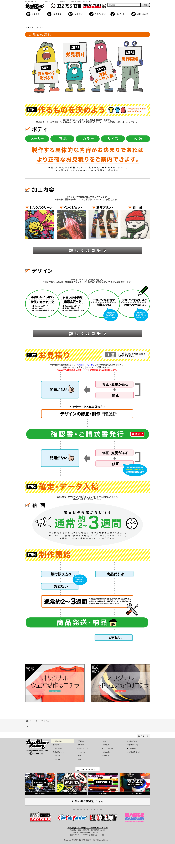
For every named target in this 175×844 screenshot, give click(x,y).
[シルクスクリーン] (39, 221)
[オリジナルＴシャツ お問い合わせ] (140, 14)
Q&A (104, 741)
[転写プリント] (103, 221)
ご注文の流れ (57, 741)
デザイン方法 (57, 748)
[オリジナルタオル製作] (103, 782)
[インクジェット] (71, 221)
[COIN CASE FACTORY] (71, 817)
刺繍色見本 (106, 752)
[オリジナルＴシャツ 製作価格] (55, 14)
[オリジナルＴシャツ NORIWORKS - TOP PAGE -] (34, 7)
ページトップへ (145, 736)
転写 (79, 755)
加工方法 (81, 745)
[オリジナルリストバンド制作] (135, 782)
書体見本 (106, 755)
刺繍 (79, 759)
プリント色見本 (108, 748)
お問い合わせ (132, 741)
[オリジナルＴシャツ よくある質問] (119, 14)
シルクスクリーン (84, 748)
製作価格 (81, 741)
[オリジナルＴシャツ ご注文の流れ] (34, 14)
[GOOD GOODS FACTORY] (40, 817)
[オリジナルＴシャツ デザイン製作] (87, 334)
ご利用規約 (132, 748)
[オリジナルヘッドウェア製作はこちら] (120, 683)
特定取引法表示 (133, 745)
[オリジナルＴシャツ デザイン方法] (98, 14)
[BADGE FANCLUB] (134, 817)
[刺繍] (135, 221)
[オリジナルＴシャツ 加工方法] (77, 14)
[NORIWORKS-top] (37, 747)
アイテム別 (56, 759)
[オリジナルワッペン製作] (71, 782)
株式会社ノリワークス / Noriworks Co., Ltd (88, 828)
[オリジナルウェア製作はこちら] (55, 683)
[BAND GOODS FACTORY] (103, 817)
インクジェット (83, 752)
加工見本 (106, 745)
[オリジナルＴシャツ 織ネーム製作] (40, 782)
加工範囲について (58, 752)
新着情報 (56, 745)
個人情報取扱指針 (134, 752)
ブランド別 (56, 755)
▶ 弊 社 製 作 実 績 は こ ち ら (87, 801)
